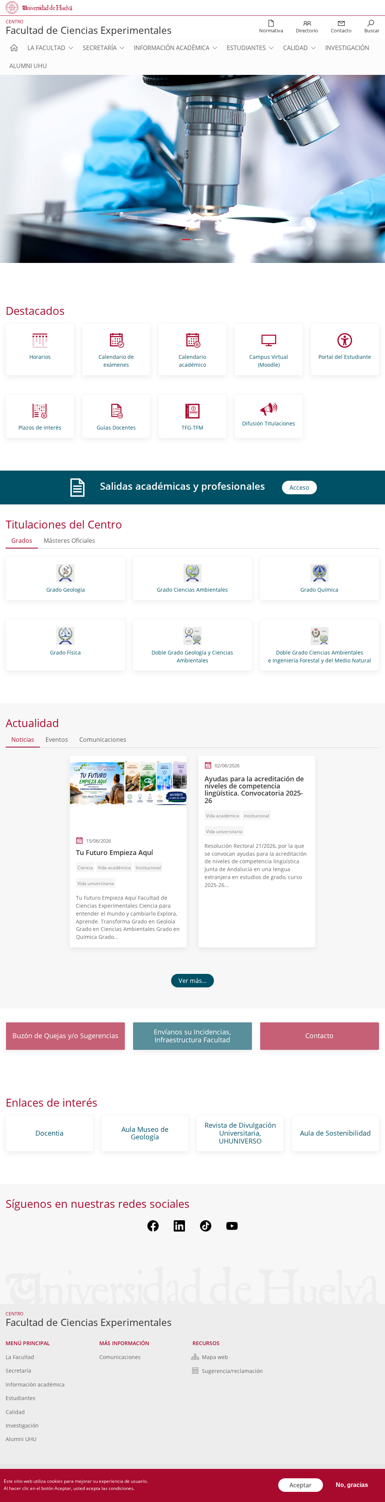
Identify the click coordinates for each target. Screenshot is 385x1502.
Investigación (347, 48)
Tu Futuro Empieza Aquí (114, 852)
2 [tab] (199, 239)
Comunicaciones (120, 1357)
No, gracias (352, 1485)
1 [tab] (186, 239)
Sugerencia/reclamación (232, 1370)
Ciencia (85, 867)
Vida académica (114, 867)
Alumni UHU (28, 66)
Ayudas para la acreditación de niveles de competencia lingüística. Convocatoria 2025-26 (254, 789)
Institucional (148, 867)
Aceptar (301, 1485)
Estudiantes (246, 48)
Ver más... (192, 981)
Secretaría (100, 48)
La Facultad (46, 48)
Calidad (295, 48)
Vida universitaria (95, 883)
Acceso (299, 487)
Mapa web (215, 1357)
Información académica (171, 48)
